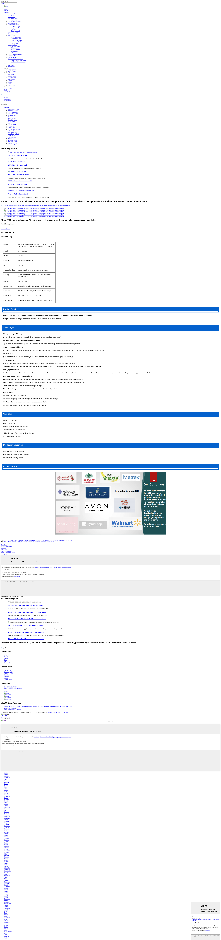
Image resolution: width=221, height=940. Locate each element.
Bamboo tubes (11, 17)
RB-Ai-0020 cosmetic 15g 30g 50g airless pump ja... (26, 625)
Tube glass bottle (15, 31)
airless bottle (4, 545)
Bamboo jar (11, 15)
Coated (9, 83)
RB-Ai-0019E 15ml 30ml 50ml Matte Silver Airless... (26, 605)
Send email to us (5, 229)
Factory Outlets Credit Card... (18, 194)
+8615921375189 (5, 717)
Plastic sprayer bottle (16, 40)
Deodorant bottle (15, 26)
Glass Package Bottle (13, 24)
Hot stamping (11, 79)
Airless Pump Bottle (6, 546)
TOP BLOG (59, 712)
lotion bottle (4, 549)
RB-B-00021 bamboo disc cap (18, 175)
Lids (12, 52)
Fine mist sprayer (15, 49)
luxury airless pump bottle (8, 552)
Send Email (4, 715)
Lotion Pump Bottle (6, 551)
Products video (12, 71)
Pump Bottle (4, 554)
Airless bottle (14, 43)
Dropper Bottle (15, 28)
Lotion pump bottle (16, 38)
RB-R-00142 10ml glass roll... (18, 155)
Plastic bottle (11, 35)
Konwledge (11, 65)
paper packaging (12, 23)
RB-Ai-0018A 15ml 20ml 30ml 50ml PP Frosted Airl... (27, 612)
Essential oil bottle (13, 32)
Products (6, 12)
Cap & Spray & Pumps (14, 46)
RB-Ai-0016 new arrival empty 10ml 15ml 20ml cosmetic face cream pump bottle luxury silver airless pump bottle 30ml (39, 540)
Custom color (11, 85)
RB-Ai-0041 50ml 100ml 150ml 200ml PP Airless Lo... (27, 619)
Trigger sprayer (15, 48)
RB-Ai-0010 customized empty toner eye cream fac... (26, 632)
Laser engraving (12, 76)
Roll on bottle (14, 29)
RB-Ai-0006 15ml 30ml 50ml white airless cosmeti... (26, 639)
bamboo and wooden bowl (18, 60)
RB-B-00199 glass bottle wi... (18, 184)
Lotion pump (14, 51)
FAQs (5, 90)
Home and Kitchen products (15, 59)
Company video (12, 69)
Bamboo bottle (12, 14)
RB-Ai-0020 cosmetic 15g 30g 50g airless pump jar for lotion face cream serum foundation (29, 541)
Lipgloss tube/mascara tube (15, 54)
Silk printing (11, 74)
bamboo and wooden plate (18, 62)
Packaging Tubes (12, 45)
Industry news (11, 66)
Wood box (14, 20)
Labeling (10, 80)
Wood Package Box (13, 18)
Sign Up (3, 646)
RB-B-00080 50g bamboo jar (18, 165)
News (5, 63)
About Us (6, 10)
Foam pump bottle (16, 37)
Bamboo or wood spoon (14, 21)
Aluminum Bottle (12, 55)
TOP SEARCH (68, 712)
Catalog (10, 88)
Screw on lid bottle (16, 41)
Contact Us (7, 91)
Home (6, 9)
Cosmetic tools (12, 57)
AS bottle (3, 548)
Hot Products (51, 712)
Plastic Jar (10, 34)
